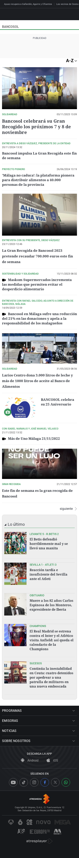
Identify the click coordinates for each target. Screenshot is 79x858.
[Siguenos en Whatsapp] (66, 782)
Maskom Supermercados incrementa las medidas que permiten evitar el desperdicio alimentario (37, 284)
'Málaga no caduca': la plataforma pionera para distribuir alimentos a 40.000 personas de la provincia (38, 180)
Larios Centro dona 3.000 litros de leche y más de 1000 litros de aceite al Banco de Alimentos (37, 381)
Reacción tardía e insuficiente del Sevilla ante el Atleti (48, 574)
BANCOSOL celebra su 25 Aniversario (57, 402)
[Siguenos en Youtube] (13, 782)
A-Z (70, 60)
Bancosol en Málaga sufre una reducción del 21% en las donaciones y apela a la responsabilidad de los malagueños (39, 318)
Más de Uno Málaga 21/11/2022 (34, 438)
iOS (55, 760)
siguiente (66, 509)
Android (32, 760)
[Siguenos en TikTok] (23, 782)
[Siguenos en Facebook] (45, 782)
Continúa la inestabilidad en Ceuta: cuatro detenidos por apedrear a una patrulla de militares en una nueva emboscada (51, 677)
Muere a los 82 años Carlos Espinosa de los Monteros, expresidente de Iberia (51, 605)
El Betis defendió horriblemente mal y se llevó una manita (49, 543)
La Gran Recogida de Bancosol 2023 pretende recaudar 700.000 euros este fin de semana (37, 256)
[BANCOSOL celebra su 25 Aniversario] (20, 407)
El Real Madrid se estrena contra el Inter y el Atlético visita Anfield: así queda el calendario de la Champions (52, 640)
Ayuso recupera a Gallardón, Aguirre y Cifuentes (28, 4)
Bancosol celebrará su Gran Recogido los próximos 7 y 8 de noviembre (36, 126)
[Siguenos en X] (55, 782)
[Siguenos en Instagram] (34, 782)
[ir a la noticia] (15, 543)
